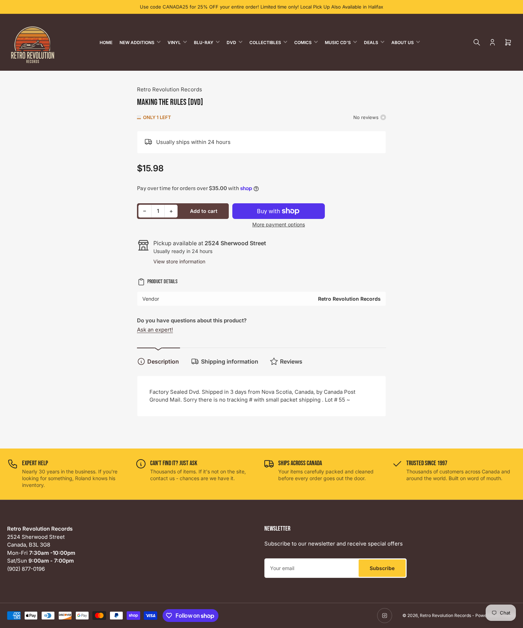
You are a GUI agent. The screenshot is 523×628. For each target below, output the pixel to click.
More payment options (278, 224)
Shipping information (229, 361)
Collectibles (265, 42)
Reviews (291, 361)
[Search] (477, 42)
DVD (231, 42)
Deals (371, 42)
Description (163, 361)
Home (106, 42)
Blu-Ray (203, 42)
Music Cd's (338, 42)
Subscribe (382, 568)
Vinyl (174, 42)
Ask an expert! (155, 329)
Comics (303, 42)
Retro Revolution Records (169, 89)
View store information (179, 261)
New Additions (137, 42)
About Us (402, 42)
